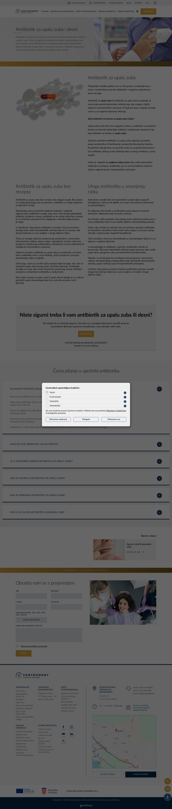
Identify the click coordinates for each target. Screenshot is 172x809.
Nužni (52, 392)
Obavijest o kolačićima (116, 411)
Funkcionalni (55, 397)
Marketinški (55, 406)
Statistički (54, 401)
